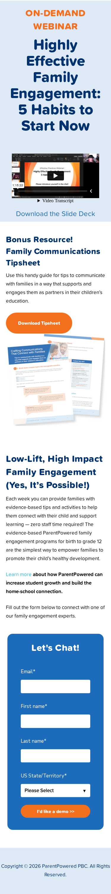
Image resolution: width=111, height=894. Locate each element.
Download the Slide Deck (55, 213)
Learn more (19, 574)
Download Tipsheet (39, 322)
